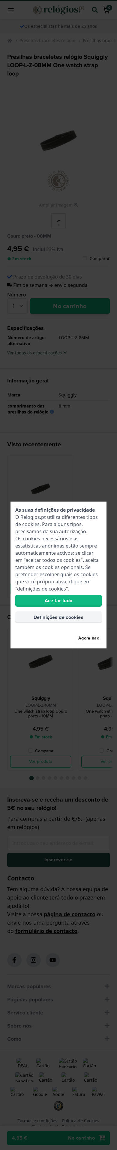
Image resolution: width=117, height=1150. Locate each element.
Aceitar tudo (59, 600)
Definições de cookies (58, 617)
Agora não (88, 638)
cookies (31, 524)
